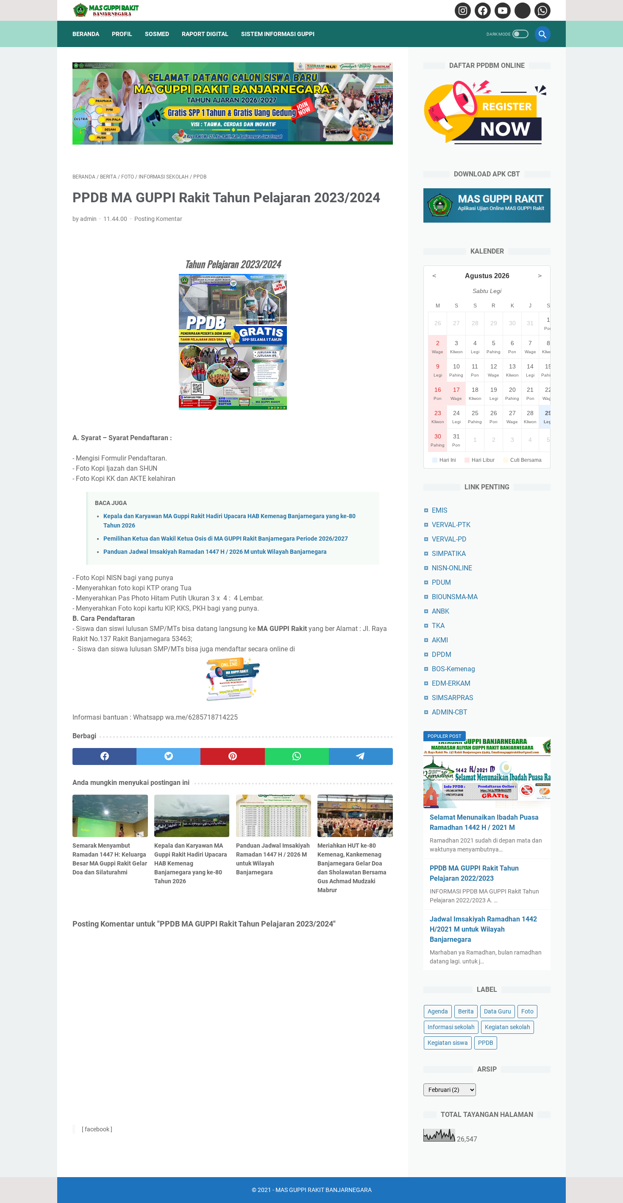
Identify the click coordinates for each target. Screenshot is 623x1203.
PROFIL (122, 34)
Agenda (438, 1011)
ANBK (440, 611)
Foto (527, 1011)
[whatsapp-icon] (541, 10)
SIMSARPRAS (452, 698)
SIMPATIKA (449, 554)
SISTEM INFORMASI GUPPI (277, 34)
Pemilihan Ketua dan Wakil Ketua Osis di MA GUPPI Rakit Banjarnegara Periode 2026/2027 (225, 538)
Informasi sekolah (451, 1027)
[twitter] (168, 756)
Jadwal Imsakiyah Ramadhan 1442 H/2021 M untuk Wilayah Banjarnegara (483, 929)
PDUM (441, 582)
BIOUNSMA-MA (455, 597)
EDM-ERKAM (451, 683)
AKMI (440, 640)
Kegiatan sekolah (507, 1027)
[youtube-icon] (501, 10)
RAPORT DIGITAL (205, 34)
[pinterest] (232, 756)
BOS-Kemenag (453, 669)
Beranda (85, 34)
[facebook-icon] (482, 10)
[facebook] (104, 756)
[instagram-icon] (462, 10)
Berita (466, 1011)
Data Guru (497, 1011)
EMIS (440, 510)
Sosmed (157, 34)
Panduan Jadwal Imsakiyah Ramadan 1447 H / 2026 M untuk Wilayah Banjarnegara (215, 551)
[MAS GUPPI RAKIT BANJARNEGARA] (112, 10)
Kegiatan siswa (448, 1042)
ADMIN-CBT (449, 712)
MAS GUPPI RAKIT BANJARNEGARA (323, 1189)
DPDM (441, 654)
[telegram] (361, 756)
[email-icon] (521, 10)
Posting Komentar (158, 218)
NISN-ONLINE (452, 568)
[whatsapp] (297, 756)
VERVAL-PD (449, 539)
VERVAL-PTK (451, 525)
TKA (438, 626)
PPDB (485, 1042)
